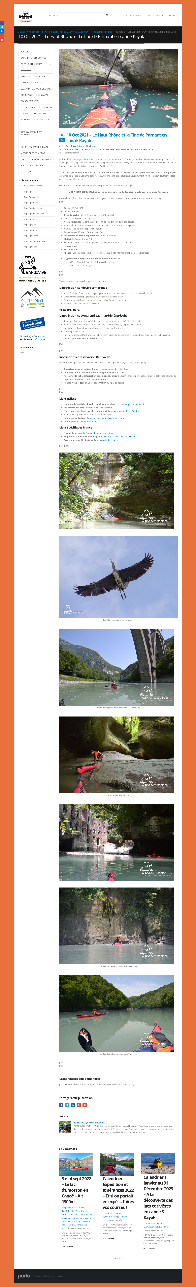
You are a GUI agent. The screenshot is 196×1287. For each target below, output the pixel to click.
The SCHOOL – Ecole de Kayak (36, 107)
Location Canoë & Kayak (34, 113)
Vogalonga (165, 1222)
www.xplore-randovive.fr (133, 404)
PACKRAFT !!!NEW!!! (30, 101)
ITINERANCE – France (31, 82)
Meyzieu (163, 1219)
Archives (96, 146)
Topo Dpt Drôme (31, 202)
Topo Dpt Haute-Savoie (34, 213)
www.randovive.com (103, 407)
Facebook (61, 1105)
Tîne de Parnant (148, 149)
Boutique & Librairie (32, 165)
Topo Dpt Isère (30, 219)
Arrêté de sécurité (109, 440)
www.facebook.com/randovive (127, 411)
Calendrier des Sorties (33, 57)
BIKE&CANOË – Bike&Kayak (34, 95)
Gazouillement (67, 1105)
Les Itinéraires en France (31, 185)
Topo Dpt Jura (30, 224)
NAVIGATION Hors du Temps (35, 119)
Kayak (112, 149)
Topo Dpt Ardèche (32, 197)
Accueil (25, 51)
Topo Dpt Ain (29, 191)
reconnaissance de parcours (128, 149)
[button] (115, 1258)
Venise (158, 1222)
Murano (171, 1219)
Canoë (75, 149)
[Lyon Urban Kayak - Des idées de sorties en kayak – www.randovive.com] (25, 15)
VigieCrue (109, 433)
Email (148, 15)
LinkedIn (73, 1105)
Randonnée (148, 1222)
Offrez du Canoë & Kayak (34, 147)
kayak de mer (154, 1215)
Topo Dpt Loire (30, 230)
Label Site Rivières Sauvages (36, 159)
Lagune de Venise (151, 1219)
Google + (79, 1105)
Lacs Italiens (166, 1215)
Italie (168, 1212)
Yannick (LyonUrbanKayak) (77, 146)
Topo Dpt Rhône (31, 235)
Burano (146, 1209)
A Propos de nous (134, 15)
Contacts (26, 171)
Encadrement (84, 149)
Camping (164, 1209)
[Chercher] (107, 15)
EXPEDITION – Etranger (33, 76)
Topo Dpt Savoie (31, 246)
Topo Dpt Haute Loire (33, 208)
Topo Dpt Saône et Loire (34, 241)
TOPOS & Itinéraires (31, 64)
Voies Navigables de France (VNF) (119, 436)
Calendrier (66, 149)
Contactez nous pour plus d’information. (105, 418)
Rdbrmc (97, 433)
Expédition (160, 1212)
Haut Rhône (96, 149)
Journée (105, 149)
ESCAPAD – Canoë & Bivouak (36, 88)
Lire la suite (66, 1238)
